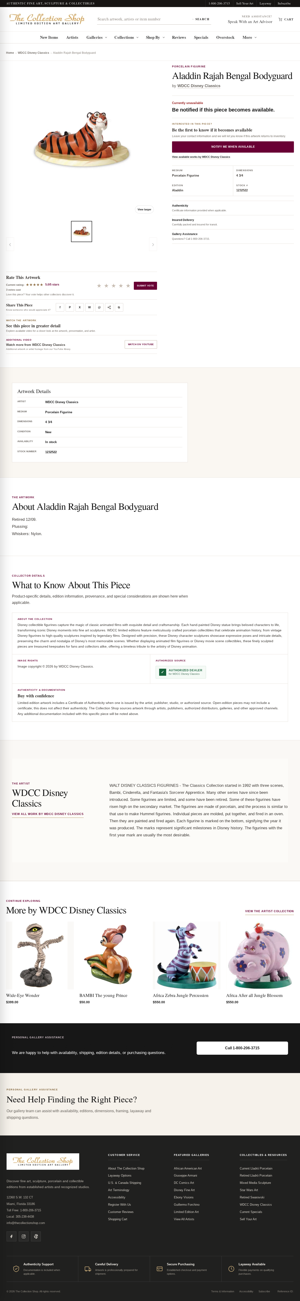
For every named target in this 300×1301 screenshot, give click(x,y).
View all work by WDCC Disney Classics (48, 814)
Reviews (179, 37)
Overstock (225, 37)
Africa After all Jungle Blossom (254, 995)
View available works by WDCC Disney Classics (201, 156)
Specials (201, 37)
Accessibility (116, 1197)
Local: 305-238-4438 (20, 1216)
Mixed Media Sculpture (255, 1183)
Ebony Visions (184, 1197)
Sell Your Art (244, 3)
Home (10, 52)
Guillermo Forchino (186, 1204)
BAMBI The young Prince (103, 995)
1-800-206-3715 (219, 3)
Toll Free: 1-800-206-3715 (24, 1210)
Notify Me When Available (233, 146)
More (247, 37)
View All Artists (184, 1219)
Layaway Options (119, 1175)
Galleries (94, 37)
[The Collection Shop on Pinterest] (36, 1236)
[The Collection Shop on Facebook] (11, 1236)
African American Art (188, 1168)
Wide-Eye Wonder (22, 995)
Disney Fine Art (184, 1190)
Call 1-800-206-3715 (242, 1048)
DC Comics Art (184, 1183)
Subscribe (284, 3)
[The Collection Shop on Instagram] (24, 1236)
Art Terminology (118, 1190)
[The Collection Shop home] (47, 19)
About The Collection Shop (126, 1168)
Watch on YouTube (141, 344)
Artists (72, 37)
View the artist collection (269, 911)
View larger (144, 209)
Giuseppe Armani (185, 1175)
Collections (124, 37)
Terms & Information (222, 1291)
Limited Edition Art (186, 1212)
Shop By (153, 37)
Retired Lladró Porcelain (256, 1175)
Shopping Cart (117, 1219)
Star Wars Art (249, 1190)
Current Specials (251, 1212)
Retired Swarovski (252, 1197)
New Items (49, 37)
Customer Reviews (121, 1212)
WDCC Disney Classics (33, 52)
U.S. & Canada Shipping (124, 1183)
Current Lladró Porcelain (256, 1168)
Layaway (265, 3)
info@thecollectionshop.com (26, 1223)
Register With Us (119, 1204)
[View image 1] (81, 231)
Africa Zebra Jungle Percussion (181, 995)
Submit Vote (145, 285)
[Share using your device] (109, 307)
